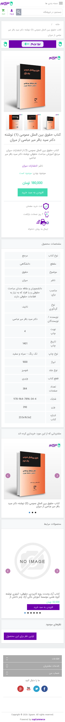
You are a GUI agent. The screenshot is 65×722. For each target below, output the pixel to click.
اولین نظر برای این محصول (20, 636)
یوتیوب (28, 689)
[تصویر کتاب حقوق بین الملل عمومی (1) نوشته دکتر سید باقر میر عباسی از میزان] (50, 122)
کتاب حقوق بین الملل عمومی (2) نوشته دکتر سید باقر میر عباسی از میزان (34, 505)
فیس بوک (44, 689)
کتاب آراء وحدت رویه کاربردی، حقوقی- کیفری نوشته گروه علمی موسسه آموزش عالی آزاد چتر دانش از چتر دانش (33, 595)
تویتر (36, 689)
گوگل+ (20, 689)
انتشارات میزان (29, 166)
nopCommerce (38, 719)
